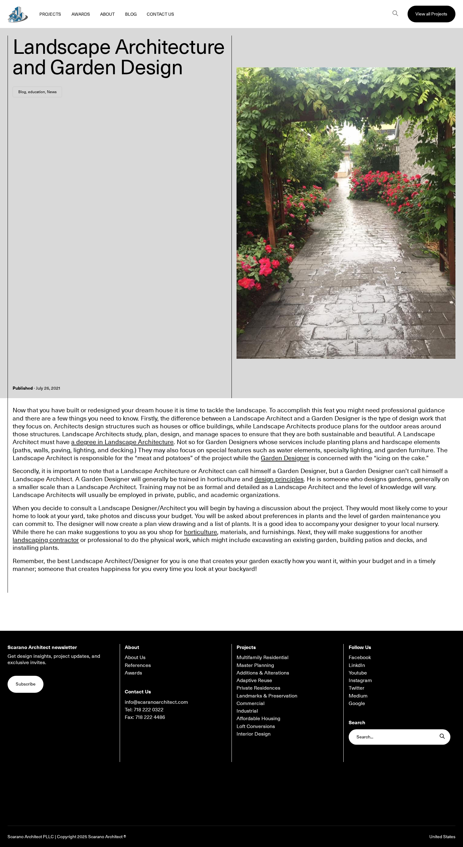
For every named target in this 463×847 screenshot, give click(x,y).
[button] (431, 14)
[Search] (395, 14)
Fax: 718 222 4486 (145, 717)
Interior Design (254, 734)
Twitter (356, 688)
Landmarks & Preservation (267, 695)
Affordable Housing (258, 718)
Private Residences (258, 688)
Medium (358, 695)
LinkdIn (357, 665)
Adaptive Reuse (254, 680)
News (52, 91)
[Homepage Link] (18, 14)
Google (357, 703)
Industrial (247, 711)
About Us (135, 657)
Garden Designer (285, 457)
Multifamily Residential (263, 657)
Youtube (358, 672)
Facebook (360, 657)
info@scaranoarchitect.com (156, 702)
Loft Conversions (256, 726)
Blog (22, 91)
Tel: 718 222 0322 (144, 709)
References (138, 665)
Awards (133, 672)
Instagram (360, 680)
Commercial (251, 703)
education (36, 91)
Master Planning (255, 665)
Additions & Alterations (263, 672)
